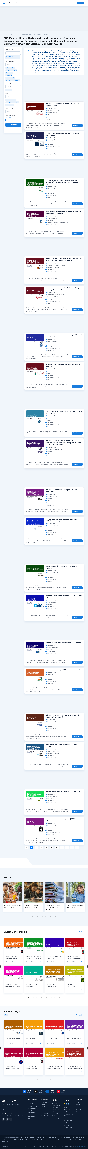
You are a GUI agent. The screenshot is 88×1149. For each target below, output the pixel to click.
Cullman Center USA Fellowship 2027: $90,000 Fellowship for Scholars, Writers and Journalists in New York (62, 182)
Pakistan (31, 1137)
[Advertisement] (44, 18)
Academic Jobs (68, 1120)
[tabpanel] (12, 897)
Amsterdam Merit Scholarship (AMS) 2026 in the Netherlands (62, 820)
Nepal (49, 1137)
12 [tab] (54, 997)
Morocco (10, 1139)
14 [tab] (59, 997)
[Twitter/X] (7, 1119)
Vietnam (54, 1137)
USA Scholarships (32, 1106)
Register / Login (80, 1109)
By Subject (31, 1118)
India (22, 1137)
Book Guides (67, 1130)
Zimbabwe (51, 1139)
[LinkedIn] (10, 1119)
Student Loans (68, 1112)
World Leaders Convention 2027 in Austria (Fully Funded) (12, 1040)
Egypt (82, 1137)
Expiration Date (10, 115)
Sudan (69, 1139)
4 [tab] (40, 916)
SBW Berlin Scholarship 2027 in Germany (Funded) (62, 670)
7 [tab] (48, 916)
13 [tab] (57, 997)
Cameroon (58, 1139)
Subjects (8, 93)
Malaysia (80, 1139)
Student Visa (67, 1107)
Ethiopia (4, 1139)
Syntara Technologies (80, 1146)
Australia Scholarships (31, 1111)
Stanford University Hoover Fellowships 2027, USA (54, 958)
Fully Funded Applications (55, 1110)
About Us (78, 1104)
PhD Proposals (56, 1115)
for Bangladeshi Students (25, 34)
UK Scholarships (32, 1108)
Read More (76, 125)
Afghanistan (23, 1139)
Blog (77, 1102)
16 (67, 847)
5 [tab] (43, 916)
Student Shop (68, 1127)
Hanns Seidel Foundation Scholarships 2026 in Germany (61, 745)
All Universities (44, 1102)
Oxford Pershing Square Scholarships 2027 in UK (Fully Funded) (62, 134)
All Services (55, 1103)
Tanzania (30, 1139)
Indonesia (60, 1137)
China (26, 1137)
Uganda (36, 1139)
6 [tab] (45, 916)
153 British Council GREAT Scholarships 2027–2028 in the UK (63, 596)
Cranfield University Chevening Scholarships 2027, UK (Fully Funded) (64, 412)
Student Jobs (68, 1123)
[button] (8, 67)
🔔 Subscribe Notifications (67, 1104)
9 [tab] (53, 916)
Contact (78, 1107)
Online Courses (68, 1125)
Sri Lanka (16, 1139)
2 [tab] (35, 916)
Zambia (64, 1139)
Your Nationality (10, 49)
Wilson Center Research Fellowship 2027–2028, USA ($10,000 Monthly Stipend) (63, 212)
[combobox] (13, 53)
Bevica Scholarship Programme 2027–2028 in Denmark (61, 567)
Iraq (45, 1139)
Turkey (41, 1139)
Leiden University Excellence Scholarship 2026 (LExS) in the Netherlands (63, 336)
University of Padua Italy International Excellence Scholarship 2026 (62, 105)
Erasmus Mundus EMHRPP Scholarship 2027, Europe (63, 643)
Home (5, 34)
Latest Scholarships (31, 1103)
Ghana (73, 1137)
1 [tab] (32, 916)
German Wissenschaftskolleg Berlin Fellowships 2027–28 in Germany (61, 520)
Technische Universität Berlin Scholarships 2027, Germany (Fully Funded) (62, 289)
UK (34, 34)
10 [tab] (55, 916)
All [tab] (6, 1015)
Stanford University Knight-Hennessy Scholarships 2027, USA (62, 365)
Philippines (67, 1137)
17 (72, 847)
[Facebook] (3, 1119)
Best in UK (43, 1111)
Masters (39, 34)
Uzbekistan (5, 1141)
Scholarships (12, 34)
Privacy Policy (80, 1111)
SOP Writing (55, 1118)
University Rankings (42, 1105)
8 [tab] (50, 916)
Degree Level (10, 83)
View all (80, 931)
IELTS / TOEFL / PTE (68, 1115)
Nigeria (44, 1137)
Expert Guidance (56, 1113)
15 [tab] (62, 997)
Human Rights (47, 34)
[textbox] (14, 53)
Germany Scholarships (31, 1115)
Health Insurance (68, 1109)
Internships (67, 1118)
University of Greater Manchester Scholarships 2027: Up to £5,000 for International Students (63, 259)
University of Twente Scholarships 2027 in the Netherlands (61, 491)
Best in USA (43, 1108)
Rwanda (74, 1139)
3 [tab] (37, 916)
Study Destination (11, 61)
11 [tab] (52, 997)
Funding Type (10, 108)
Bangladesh (38, 1137)
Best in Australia (44, 1115)
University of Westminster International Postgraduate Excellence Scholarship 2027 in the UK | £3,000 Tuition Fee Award (63, 443)
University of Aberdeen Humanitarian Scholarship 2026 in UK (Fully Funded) (62, 716)
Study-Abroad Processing (56, 1106)
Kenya (78, 1137)
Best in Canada (44, 1113)
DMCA (78, 1114)
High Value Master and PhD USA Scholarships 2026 (62, 791)
